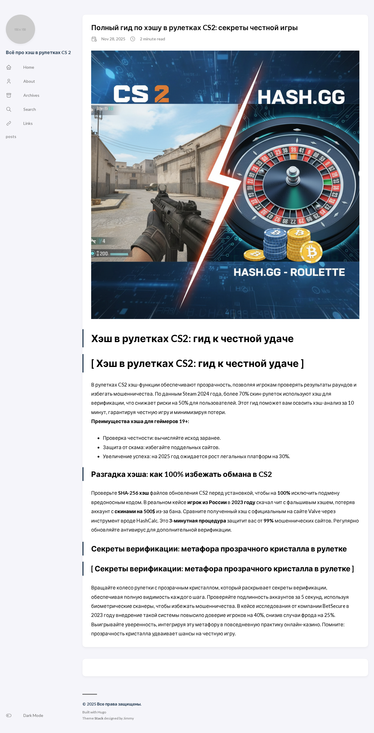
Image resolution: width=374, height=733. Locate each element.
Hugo (102, 712)
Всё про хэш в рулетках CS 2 (38, 52)
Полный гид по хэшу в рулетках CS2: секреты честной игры (194, 27)
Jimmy (128, 718)
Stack (98, 718)
